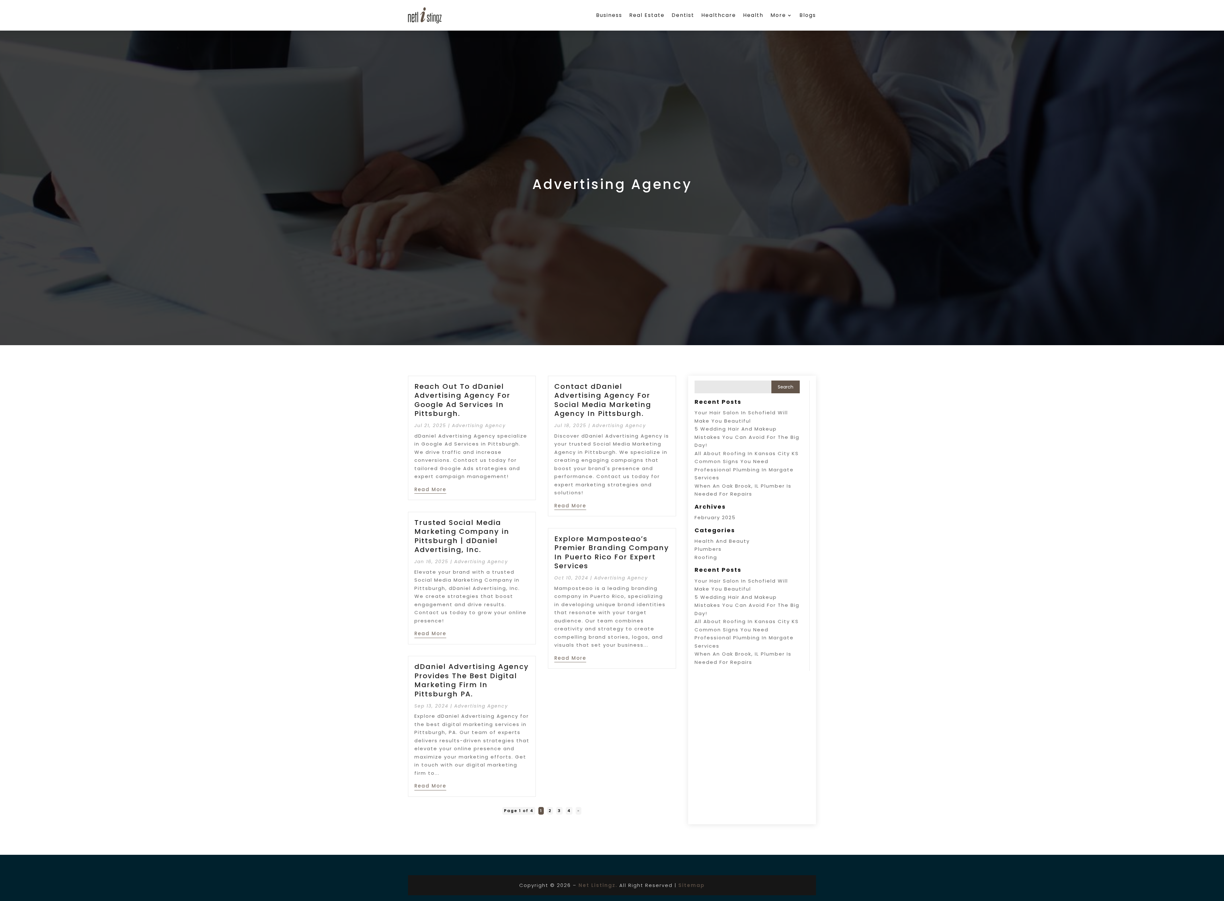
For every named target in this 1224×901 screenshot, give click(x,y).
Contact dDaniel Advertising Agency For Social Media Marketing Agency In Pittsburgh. (602, 400)
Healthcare (718, 15)
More (778, 15)
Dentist (683, 15)
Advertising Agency (479, 425)
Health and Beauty (722, 541)
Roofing (706, 557)
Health (753, 15)
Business (609, 15)
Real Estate (647, 15)
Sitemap (691, 885)
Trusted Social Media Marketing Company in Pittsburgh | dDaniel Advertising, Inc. (461, 536)
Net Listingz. (598, 885)
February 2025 (715, 517)
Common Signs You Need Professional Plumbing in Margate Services (744, 469)
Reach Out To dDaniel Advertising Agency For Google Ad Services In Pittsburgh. (462, 400)
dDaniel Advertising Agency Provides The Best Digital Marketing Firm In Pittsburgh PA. (471, 680)
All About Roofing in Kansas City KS (747, 453)
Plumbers (708, 549)
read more (430, 489)
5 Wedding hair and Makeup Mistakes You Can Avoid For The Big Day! (747, 436)
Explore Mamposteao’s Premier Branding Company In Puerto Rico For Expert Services (611, 552)
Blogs (807, 15)
